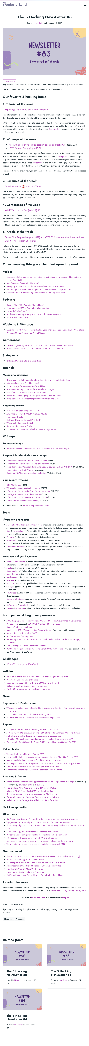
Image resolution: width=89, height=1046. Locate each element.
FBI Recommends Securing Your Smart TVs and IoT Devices (31, 837)
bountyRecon (12, 574)
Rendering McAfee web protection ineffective (26, 473)
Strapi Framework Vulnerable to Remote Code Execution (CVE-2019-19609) (39, 466)
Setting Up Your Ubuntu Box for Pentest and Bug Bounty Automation (35, 286)
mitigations (37, 162)
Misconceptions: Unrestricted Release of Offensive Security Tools (34, 865)
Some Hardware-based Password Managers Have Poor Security (33, 766)
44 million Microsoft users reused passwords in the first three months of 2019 (39, 739)
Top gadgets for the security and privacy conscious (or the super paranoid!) (39, 822)
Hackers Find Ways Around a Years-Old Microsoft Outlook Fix (33, 787)
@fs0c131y (39, 784)
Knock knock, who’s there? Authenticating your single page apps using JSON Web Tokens (45, 329)
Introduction (36, 524)
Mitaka (9, 567)
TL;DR (38, 420)
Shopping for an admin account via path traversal (27, 463)
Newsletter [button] (8, 919)
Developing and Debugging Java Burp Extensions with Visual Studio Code (38, 380)
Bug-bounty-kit (12, 577)
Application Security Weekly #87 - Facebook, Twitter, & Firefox (33, 314)
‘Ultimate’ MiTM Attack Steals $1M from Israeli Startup (29, 790)
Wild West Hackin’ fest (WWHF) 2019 (24, 210)
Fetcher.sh (10, 583)
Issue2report (11, 540)
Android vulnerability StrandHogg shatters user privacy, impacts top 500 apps (40, 781)
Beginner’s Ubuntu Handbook (19, 627)
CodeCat (10, 537)
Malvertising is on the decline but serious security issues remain (33, 735)
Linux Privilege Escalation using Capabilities (25, 386)
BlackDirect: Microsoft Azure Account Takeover (26, 460)
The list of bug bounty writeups (35, 505)
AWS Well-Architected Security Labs (44, 623)
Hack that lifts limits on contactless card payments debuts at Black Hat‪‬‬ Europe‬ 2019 (42, 757)
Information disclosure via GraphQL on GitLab (26, 497)
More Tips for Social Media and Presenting (25, 871)
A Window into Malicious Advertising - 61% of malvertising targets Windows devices (43, 732)
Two (50, 129)
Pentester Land (38, 897)
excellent (56, 129)
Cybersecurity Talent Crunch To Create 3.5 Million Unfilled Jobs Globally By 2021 (41, 742)
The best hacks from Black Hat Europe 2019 (25, 754)
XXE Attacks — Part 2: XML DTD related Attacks (26, 413)
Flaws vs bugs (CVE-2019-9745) (20, 469)
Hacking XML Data (14, 416)
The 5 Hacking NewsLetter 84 (17, 1017)
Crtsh (8, 543)
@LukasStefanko (25, 784)
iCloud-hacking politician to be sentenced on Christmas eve (32, 794)
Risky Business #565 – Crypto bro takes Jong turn (27, 308)
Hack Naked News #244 (17, 317)
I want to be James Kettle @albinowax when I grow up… (30, 714)
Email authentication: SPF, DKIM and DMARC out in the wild (32, 682)
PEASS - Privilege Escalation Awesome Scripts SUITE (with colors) (35, 648)
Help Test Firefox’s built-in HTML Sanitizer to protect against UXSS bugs (37, 676)
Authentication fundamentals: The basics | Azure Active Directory (34, 348)
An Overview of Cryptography (19, 636)
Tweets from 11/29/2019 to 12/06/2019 (68, 890)
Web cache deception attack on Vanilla (23, 488)
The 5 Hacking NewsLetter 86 (17, 973)
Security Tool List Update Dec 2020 (21, 633)
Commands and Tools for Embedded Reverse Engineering (31, 429)
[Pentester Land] (15, 4)
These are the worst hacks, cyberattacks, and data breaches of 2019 (35, 844)
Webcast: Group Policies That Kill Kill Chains (25, 332)
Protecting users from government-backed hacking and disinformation (36, 834)
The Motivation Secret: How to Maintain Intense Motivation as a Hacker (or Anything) (43, 856)
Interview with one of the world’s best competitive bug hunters (33, 717)
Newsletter (39, 23)
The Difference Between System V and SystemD (26, 392)
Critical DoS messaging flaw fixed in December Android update (34, 769)
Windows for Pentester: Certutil (19, 423)
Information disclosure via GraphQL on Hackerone (28, 491)
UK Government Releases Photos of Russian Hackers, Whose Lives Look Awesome (42, 819)
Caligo (9, 599)
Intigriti (65, 897)
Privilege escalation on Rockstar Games (23, 494)
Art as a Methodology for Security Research (25, 859)
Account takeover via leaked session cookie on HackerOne (38, 144)
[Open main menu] (85, 5)
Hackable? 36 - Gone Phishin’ (19, 311)
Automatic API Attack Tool (17, 524)
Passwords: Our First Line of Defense (22, 679)
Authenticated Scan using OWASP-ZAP (23, 410)
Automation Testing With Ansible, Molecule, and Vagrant (30, 389)
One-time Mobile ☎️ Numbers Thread (23, 186)
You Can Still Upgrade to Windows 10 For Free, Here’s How (32, 831)
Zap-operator (12, 570)
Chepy (9, 586)
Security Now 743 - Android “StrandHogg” (25, 305)
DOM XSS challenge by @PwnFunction (23, 664)
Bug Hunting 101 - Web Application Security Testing (28, 630)
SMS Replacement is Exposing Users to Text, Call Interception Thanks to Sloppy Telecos (43, 763)
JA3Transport (11, 605)
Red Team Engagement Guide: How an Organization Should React (35, 875)
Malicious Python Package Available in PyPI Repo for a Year (32, 800)
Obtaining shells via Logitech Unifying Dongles (26, 686)
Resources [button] (20, 919)
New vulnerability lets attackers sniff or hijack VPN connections (33, 760)
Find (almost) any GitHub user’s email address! (26, 645)
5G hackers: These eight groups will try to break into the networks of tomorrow (40, 840)
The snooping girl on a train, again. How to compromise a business (35, 862)
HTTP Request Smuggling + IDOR (25, 148)
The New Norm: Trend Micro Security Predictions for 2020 (32, 729)
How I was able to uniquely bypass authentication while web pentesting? (37, 448)
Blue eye (10, 580)
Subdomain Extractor (15, 546)
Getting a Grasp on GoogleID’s (19, 420)
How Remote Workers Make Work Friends (24, 868)
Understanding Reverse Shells (19, 426)
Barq (8, 531)
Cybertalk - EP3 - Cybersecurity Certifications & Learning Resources (35, 292)
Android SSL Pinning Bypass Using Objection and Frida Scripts (33, 395)
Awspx (9, 561)
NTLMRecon (11, 592)
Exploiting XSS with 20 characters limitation (26, 109)
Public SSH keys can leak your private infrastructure (28, 689)
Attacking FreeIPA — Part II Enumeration (23, 383)
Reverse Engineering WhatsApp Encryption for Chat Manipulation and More (39, 345)
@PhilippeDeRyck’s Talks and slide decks (23, 360)
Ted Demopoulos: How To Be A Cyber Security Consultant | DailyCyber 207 (39, 289)
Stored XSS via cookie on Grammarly (22, 500)
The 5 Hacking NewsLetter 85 (61, 973)
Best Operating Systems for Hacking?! (22, 283)
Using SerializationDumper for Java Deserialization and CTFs (32, 398)
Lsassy (9, 608)
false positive (63, 156)
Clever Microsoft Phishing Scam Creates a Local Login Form (32, 797)
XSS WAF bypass (13, 485)
